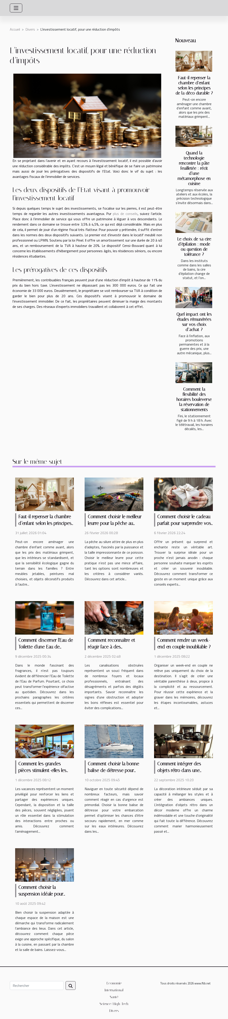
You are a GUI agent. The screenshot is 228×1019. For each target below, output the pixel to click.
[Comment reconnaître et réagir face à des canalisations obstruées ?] (114, 617)
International (114, 990)
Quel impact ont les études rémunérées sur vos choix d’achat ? (194, 322)
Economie (114, 983)
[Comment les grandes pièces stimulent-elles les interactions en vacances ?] (44, 741)
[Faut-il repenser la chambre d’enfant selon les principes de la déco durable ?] (193, 61)
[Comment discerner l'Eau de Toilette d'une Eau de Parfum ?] (44, 617)
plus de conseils (125, 213)
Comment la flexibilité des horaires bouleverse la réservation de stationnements (194, 399)
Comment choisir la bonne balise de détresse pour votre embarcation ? (113, 770)
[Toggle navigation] (16, 8)
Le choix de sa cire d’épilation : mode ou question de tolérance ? (194, 246)
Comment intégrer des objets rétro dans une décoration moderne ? (179, 770)
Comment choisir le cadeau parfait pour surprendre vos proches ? (184, 523)
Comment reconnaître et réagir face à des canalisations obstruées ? (112, 646)
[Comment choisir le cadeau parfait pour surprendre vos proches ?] (183, 494)
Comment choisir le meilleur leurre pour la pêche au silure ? (115, 523)
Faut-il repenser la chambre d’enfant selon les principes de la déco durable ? (194, 85)
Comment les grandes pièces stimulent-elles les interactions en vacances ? (44, 770)
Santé (114, 997)
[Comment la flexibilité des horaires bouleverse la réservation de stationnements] (193, 372)
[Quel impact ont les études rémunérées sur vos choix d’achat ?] (193, 297)
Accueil (15, 29)
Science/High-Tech (114, 1004)
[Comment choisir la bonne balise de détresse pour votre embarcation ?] (114, 741)
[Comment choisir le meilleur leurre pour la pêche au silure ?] (114, 494)
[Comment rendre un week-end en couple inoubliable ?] (183, 617)
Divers (30, 29)
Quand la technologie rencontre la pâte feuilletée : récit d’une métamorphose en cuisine (194, 168)
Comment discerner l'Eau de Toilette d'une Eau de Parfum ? (45, 646)
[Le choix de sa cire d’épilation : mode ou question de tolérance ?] (193, 222)
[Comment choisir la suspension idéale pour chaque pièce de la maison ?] (44, 864)
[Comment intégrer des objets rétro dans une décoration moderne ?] (183, 741)
